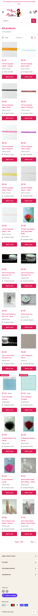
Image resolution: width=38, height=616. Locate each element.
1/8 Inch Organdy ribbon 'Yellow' (7, 189)
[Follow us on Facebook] (3, 591)
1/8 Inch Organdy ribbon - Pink (7, 230)
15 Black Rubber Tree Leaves (9, 439)
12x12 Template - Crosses (7, 398)
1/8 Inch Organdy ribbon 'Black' (7, 106)
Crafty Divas (6, 69)
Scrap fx (24, 360)
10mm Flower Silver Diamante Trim (8, 274)
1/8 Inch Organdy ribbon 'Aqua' (26, 65)
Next (32, 542)
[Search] (33, 21)
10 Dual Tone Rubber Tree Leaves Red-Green (28, 231)
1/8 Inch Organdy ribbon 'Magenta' (7, 148)
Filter (6, 37)
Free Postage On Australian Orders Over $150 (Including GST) (19, 3)
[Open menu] (3, 12)
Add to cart (9, 77)
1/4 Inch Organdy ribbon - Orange (7, 65)
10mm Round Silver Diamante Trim (27, 274)
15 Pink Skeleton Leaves (7, 481)
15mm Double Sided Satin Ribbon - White (28, 481)
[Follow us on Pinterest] (7, 591)
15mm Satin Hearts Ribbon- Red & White (28, 522)
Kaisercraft (6, 402)
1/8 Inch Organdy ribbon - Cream (26, 189)
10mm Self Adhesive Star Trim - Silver (8, 315)
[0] (34, 12)
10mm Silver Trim (26, 314)
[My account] (30, 12)
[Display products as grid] (32, 37)
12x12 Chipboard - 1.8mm (27, 357)
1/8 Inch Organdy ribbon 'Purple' (26, 148)
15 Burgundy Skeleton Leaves (28, 439)
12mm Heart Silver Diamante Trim (8, 357)
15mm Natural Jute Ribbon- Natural (8, 522)
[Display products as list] (35, 37)
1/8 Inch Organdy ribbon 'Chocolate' (27, 106)
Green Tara (25, 236)
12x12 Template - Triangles (26, 398)
